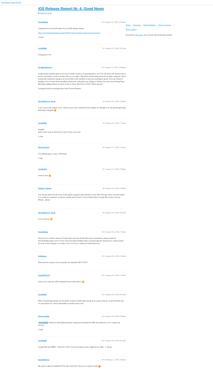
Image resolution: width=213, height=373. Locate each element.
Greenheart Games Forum (11, 2)
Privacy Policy (131, 30)
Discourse (139, 35)
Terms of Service (164, 25)
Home (128, 25)
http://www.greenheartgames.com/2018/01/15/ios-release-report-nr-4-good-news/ (69, 33)
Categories (137, 25)
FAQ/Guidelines (149, 25)
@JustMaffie (43, 323)
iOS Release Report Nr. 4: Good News (71, 9)
